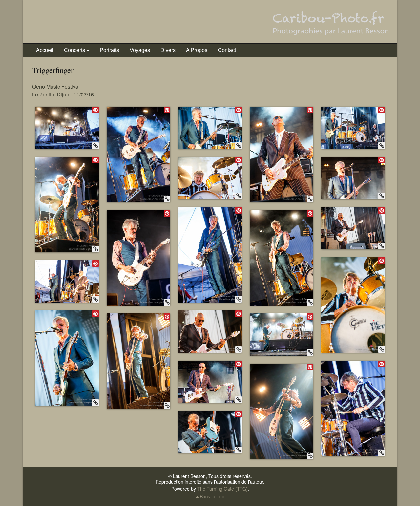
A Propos (196, 50)
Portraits (109, 50)
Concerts (74, 50)
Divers (168, 50)
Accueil (44, 50)
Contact (227, 50)
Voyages (140, 50)
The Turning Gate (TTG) (222, 488)
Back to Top (211, 496)
